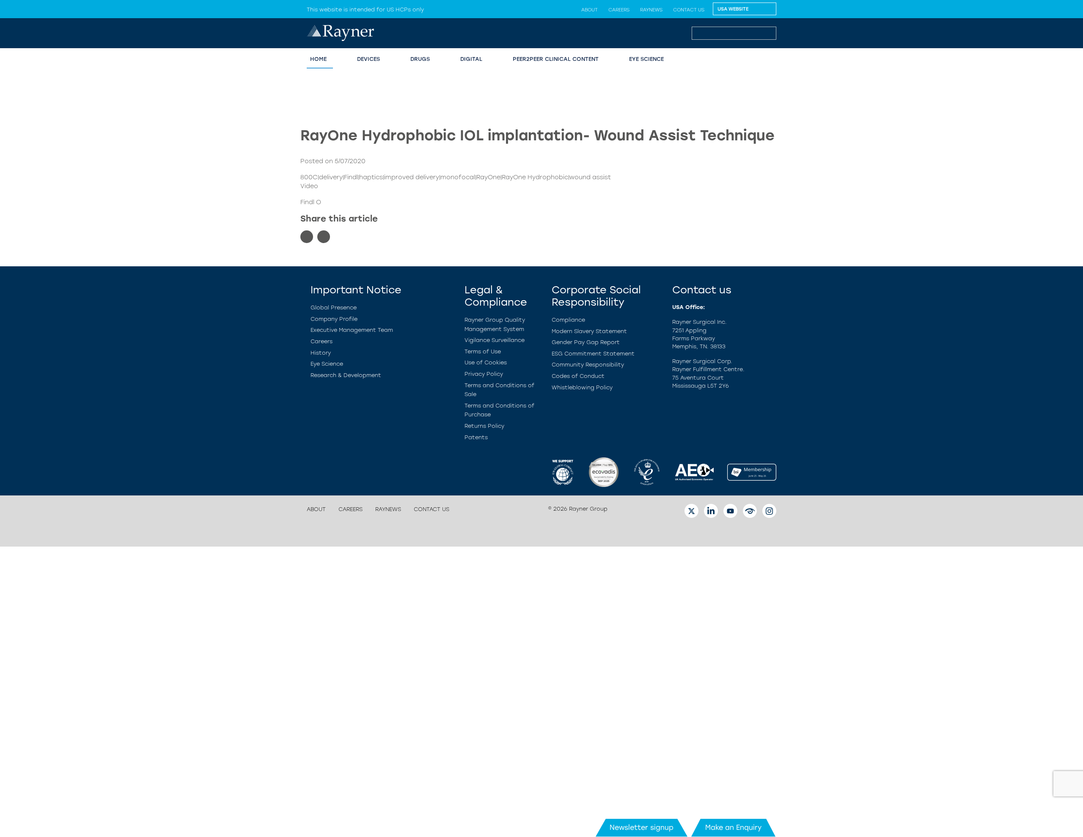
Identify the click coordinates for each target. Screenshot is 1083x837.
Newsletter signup (641, 827)
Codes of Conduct (578, 376)
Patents (476, 437)
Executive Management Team (352, 330)
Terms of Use (483, 351)
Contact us (688, 10)
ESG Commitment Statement (593, 353)
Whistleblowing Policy (582, 387)
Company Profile (334, 319)
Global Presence (334, 307)
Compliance (568, 320)
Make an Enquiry (733, 827)
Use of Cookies (486, 362)
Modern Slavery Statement (589, 331)
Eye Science (327, 364)
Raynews (651, 10)
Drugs (420, 59)
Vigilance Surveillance (495, 340)
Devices (368, 59)
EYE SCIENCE (646, 59)
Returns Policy (484, 426)
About (589, 10)
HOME (318, 59)
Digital (471, 59)
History (321, 353)
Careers (618, 10)
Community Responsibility (588, 364)
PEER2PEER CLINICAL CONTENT (556, 59)
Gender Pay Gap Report (586, 342)
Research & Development (346, 375)
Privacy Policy (484, 374)
